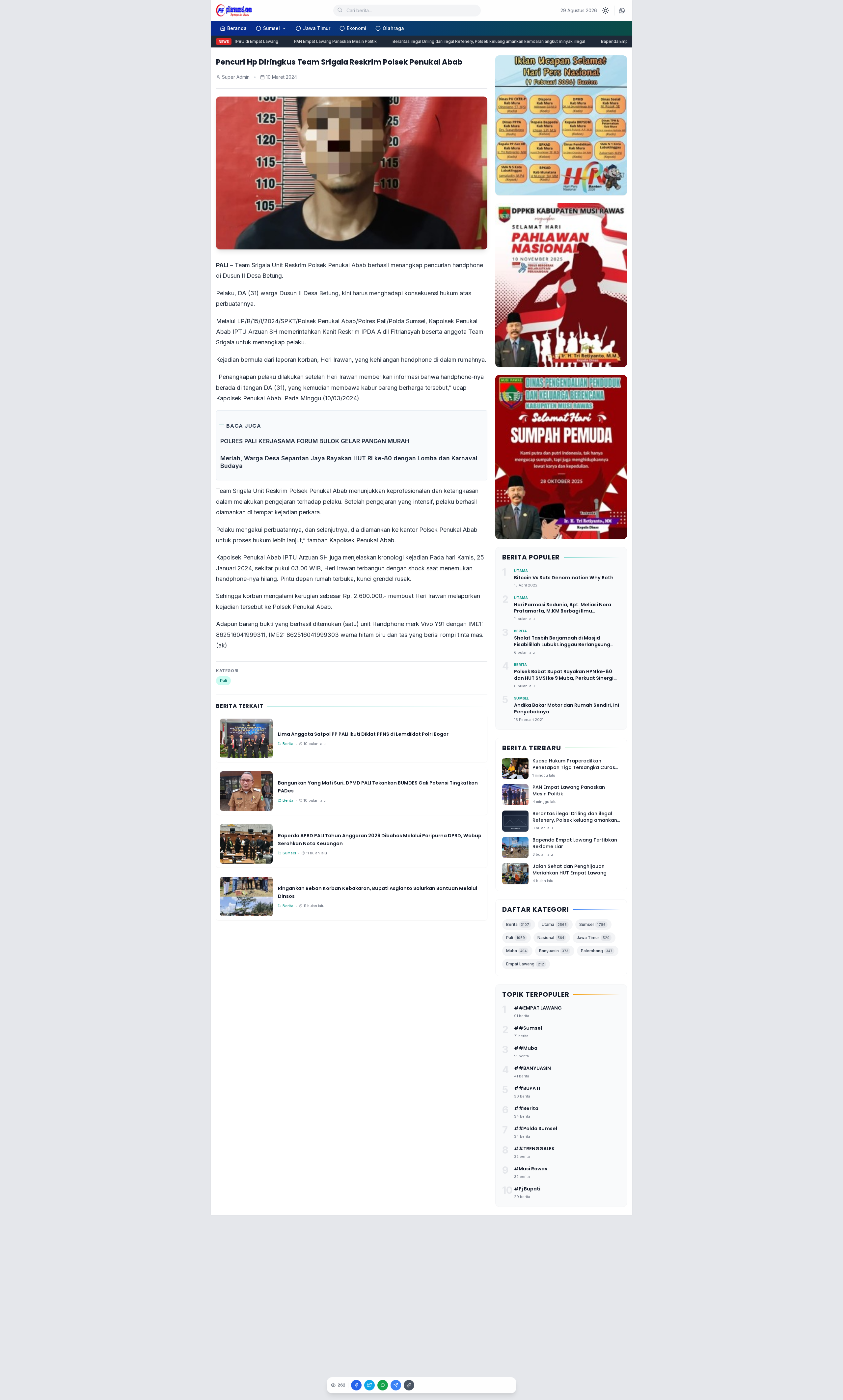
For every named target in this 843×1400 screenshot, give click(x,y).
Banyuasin (553, 950)
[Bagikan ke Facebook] (356, 1385)
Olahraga (393, 28)
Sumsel (271, 28)
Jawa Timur (316, 28)
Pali (223, 680)
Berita (517, 924)
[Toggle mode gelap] (606, 10)
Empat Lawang (525, 963)
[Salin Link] (409, 1385)
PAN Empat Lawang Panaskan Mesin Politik (316, 41)
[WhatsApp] (622, 10)
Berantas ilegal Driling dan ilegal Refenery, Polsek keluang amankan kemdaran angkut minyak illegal (469, 41)
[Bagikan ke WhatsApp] (382, 1385)
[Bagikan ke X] (369, 1385)
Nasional (550, 937)
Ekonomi (356, 28)
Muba (516, 950)
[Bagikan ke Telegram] (396, 1385)
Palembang (596, 950)
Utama (554, 924)
